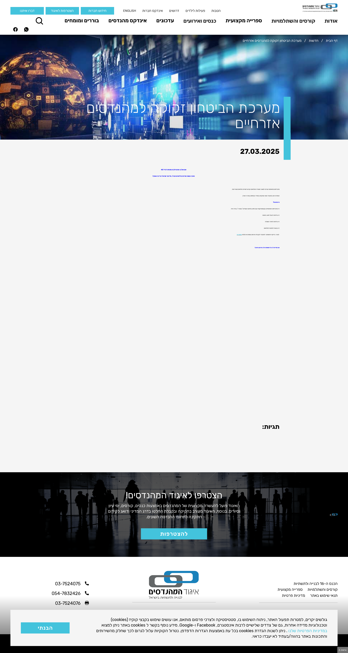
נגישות (343, 650)
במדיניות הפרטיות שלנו (307, 630)
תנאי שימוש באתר (324, 595)
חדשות (313, 41)
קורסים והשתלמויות (293, 21)
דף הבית (332, 41)
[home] (303, 7)
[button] (329, 20)
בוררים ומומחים (82, 20)
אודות (331, 21)
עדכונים (165, 20)
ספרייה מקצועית (244, 20)
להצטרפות (174, 534)
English (129, 11)
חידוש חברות (97, 11)
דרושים (174, 11)
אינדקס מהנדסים (127, 20)
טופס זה (239, 234)
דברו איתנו (27, 11)
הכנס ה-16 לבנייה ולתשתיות (316, 583)
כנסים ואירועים (199, 21)
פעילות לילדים (195, 11)
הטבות (216, 11)
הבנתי (45, 628)
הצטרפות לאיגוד (62, 11)
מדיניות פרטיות (293, 595)
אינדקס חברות (152, 11)
